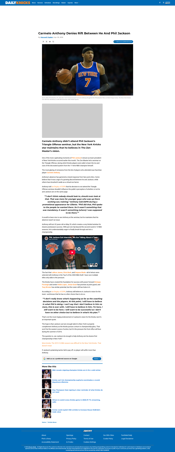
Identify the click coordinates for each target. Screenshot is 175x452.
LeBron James (57, 272)
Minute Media (32, 447)
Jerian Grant (72, 285)
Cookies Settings (90, 442)
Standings (56, 3)
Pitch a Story (46, 439)
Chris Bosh (67, 272)
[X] (163, 2)
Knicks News (52, 422)
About (44, 435)
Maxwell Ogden (47, 37)
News (34, 3)
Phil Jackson (76, 158)
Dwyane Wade (80, 272)
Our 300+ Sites (108, 435)
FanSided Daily (126, 435)
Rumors (40, 3)
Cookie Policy (108, 439)
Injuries (70, 3)
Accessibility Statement (50, 442)
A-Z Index (69, 442)
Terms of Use (88, 439)
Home (44, 422)
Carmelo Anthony (53, 173)
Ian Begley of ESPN (59, 187)
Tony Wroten (46, 287)
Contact (86, 435)
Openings (69, 435)
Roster (63, 3)
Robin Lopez (62, 285)
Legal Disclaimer (127, 439)
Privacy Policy (71, 439)
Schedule (48, 3)
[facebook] (159, 2)
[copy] (53, 41)
